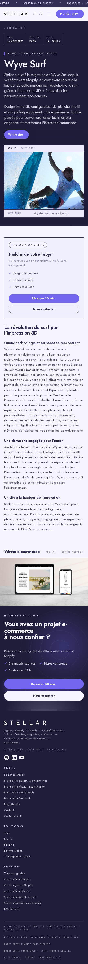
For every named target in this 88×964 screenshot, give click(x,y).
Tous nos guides (14, 873)
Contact (9, 810)
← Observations (14, 28)
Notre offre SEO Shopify (19, 792)
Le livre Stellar (13, 851)
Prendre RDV (69, 14)
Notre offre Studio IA (17, 798)
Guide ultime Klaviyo (17, 891)
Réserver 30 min (43, 298)
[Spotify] (6, 757)
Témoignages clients (17, 856)
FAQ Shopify (12, 909)
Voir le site (15, 134)
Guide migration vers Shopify (22, 903)
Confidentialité (13, 816)
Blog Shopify (12, 804)
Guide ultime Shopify (17, 879)
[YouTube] (21, 757)
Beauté (8, 839)
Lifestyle (9, 845)
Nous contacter (44, 309)
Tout (7, 833)
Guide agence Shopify (18, 885)
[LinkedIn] (14, 757)
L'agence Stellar (14, 775)
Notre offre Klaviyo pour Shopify (24, 787)
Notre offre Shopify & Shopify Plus (25, 781)
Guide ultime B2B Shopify (20, 897)
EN (40, 13)
